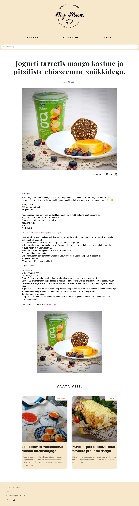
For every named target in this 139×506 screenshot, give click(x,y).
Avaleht (33, 37)
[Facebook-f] (7, 500)
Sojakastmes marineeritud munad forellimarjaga (42, 449)
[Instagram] (13, 500)
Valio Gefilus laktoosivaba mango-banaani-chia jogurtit (43, 233)
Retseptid (70, 37)
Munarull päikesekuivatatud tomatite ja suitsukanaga (93, 449)
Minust (106, 37)
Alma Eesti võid (30, 266)
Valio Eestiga (50, 304)
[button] (107, 174)
